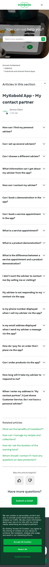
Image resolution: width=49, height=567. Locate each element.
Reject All (22, 549)
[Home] (24, 4)
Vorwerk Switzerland (11, 65)
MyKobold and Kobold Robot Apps (19, 71)
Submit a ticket (24, 500)
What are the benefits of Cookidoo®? (22, 429)
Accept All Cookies (22, 542)
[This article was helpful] (19, 480)
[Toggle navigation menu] (42, 5)
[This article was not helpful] (29, 480)
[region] (22, 536)
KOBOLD (8, 68)
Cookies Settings (23, 556)
